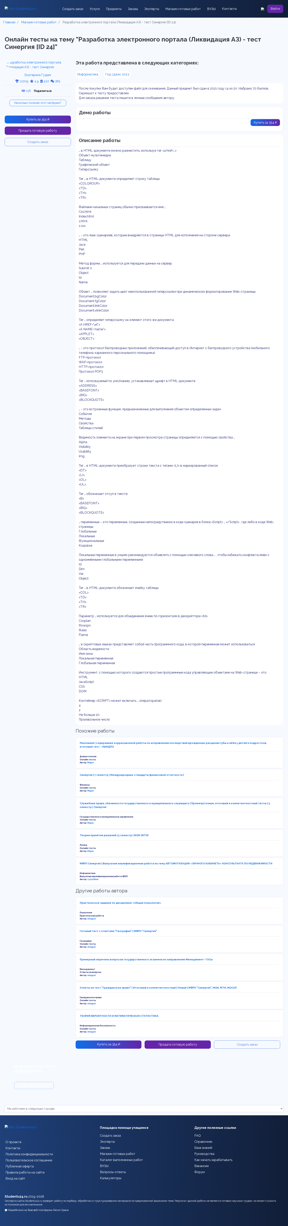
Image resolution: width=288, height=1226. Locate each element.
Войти (275, 9)
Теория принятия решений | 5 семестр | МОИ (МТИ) (114, 835)
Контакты (229, 9)
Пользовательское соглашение (28, 1160)
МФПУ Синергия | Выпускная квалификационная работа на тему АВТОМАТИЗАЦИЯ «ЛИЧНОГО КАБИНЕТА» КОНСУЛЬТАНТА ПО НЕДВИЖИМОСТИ (176, 863)
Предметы (113, 9)
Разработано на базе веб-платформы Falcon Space (38, 1210)
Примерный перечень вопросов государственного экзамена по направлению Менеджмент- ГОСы (146, 959)
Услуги (95, 9)
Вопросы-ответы (113, 1172)
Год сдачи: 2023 (117, 74)
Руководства (204, 1154)
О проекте (13, 1142)
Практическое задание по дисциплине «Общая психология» (120, 902)
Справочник (203, 1142)
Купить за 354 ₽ (37, 119)
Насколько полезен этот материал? (37, 102)
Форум (199, 1172)
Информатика (87, 74)
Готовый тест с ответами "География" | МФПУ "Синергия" (118, 931)
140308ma (92, 879)
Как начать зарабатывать (213, 1160)
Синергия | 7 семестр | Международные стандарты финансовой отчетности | (132, 774)
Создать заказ (72, 9)
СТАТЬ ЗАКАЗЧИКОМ (33, 1085)
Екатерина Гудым (37, 75)
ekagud (91, 918)
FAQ (197, 1135)
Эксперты (151, 9)
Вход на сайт (15, 1178)
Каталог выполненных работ (121, 1160)
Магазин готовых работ (183, 9)
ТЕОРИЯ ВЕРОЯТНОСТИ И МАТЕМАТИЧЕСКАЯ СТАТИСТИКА (119, 1015)
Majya (90, 762)
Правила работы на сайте (24, 1172)
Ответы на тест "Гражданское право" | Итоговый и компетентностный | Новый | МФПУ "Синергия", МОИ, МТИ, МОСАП (158, 987)
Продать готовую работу (37, 130)
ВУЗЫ (211, 9)
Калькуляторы (110, 1178)
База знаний (203, 1148)
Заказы (133, 9)
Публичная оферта (19, 1166)
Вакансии (201, 1166)
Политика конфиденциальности (29, 1154)
